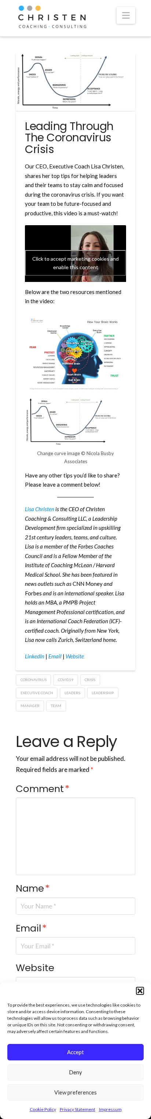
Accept (75, 1052)
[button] (140, 991)
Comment (42, 788)
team (56, 705)
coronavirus (34, 679)
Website (35, 967)
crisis (90, 679)
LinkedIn (34, 656)
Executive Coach (37, 693)
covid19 (65, 679)
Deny (75, 1072)
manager (30, 705)
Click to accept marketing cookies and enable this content (75, 263)
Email (31, 928)
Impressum (110, 1109)
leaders (72, 693)
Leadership (103, 693)
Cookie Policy (43, 1109)
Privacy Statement (77, 1109)
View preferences (75, 1092)
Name (32, 888)
